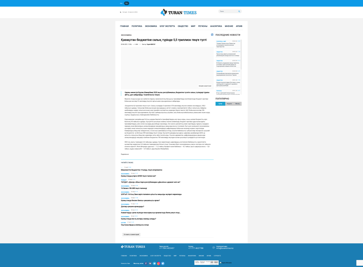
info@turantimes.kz (224, 248)
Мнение (229, 26)
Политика (137, 26)
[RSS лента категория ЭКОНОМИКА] (212, 35)
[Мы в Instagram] (158, 263)
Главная (124, 26)
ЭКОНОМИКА (126, 35)
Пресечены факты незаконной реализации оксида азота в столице (228, 54)
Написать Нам (125, 263)
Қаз (121, 3)
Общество (183, 26)
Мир (193, 26)
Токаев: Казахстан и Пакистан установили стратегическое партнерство (225, 45)
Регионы (202, 26)
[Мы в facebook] (146, 263)
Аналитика (216, 26)
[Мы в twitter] (163, 263)
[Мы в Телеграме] (154, 263)
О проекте (217, 256)
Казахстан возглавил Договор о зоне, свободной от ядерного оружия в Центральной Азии (228, 84)
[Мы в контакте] (150, 263)
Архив (239, 26)
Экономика (151, 26)
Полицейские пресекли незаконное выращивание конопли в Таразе (227, 74)
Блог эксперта (167, 26)
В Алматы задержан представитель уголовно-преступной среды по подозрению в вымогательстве (227, 64)
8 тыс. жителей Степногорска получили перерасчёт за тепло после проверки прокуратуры (228, 94)
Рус (127, 3)
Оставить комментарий (131, 234)
